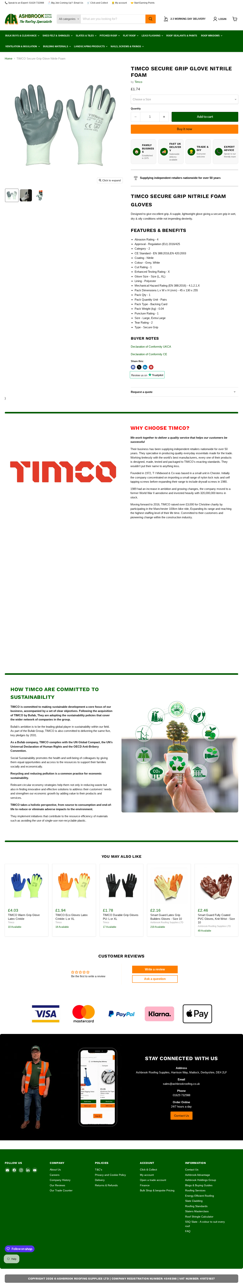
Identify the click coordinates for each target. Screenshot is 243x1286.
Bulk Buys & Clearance (21, 35)
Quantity (136, 108)
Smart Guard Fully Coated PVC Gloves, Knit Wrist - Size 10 (216, 918)
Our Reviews (57, 1185)
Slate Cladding (194, 1200)
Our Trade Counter (61, 1190)
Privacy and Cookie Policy (110, 1174)
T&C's (98, 1169)
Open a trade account (153, 1180)
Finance (145, 1185)
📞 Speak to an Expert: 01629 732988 (24, 3)
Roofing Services (195, 1190)
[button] (220, 19)
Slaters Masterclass (197, 1211)
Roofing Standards (196, 1206)
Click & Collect (148, 1169)
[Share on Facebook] (133, 367)
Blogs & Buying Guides (198, 1185)
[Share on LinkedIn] (145, 367)
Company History (60, 1180)
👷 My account (119, 3)
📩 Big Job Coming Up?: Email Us (65, 3)
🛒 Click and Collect (97, 3)
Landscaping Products (90, 46)
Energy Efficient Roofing (199, 1195)
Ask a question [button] (155, 978)
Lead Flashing (151, 35)
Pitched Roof (109, 35)
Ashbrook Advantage (197, 1174)
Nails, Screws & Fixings (126, 46)
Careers (54, 1174)
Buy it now (184, 129)
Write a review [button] (155, 969)
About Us (55, 1169)
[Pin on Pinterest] (151, 367)
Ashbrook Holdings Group (200, 1180)
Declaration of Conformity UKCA (151, 346)
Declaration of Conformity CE (149, 354)
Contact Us (181, 1115)
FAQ (187, 1231)
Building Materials (56, 46)
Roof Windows (210, 35)
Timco (138, 81)
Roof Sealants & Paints (181, 35)
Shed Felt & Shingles (56, 35)
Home (8, 58)
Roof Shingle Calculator (199, 1216)
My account (147, 1174)
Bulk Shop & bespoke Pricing (157, 1190)
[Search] (150, 19)
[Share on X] (139, 367)
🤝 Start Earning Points (143, 3)
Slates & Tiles (85, 35)
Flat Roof (129, 35)
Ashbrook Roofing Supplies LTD (166, 922)
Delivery (100, 1180)
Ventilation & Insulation (21, 46)
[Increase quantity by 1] (164, 117)
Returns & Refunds (106, 1185)
